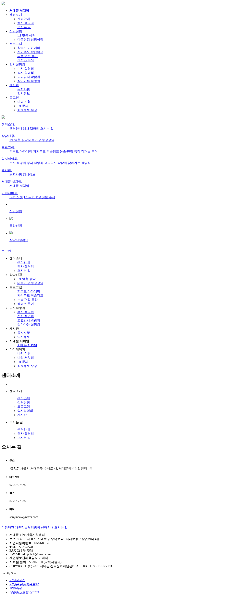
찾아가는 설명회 (28, 81)
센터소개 (15, 14)
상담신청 (15, 31)
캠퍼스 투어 (25, 60)
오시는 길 (24, 27)
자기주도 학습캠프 (30, 52)
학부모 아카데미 (28, 48)
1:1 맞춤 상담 (26, 35)
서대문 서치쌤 (12, 181)
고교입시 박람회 (28, 77)
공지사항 (23, 89)
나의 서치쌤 (25, 357)
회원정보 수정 (27, 110)
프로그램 (15, 43)
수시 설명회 (25, 68)
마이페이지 (10, 193)
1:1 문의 (22, 106)
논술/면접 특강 (27, 56)
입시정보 (23, 93)
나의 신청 (24, 101)
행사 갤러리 (25, 23)
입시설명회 (17, 64)
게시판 (14, 85)
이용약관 (8, 527)
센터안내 (23, 19)
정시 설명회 (25, 72)
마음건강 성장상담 (30, 39)
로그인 (14, 97)
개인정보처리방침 (27, 527)
